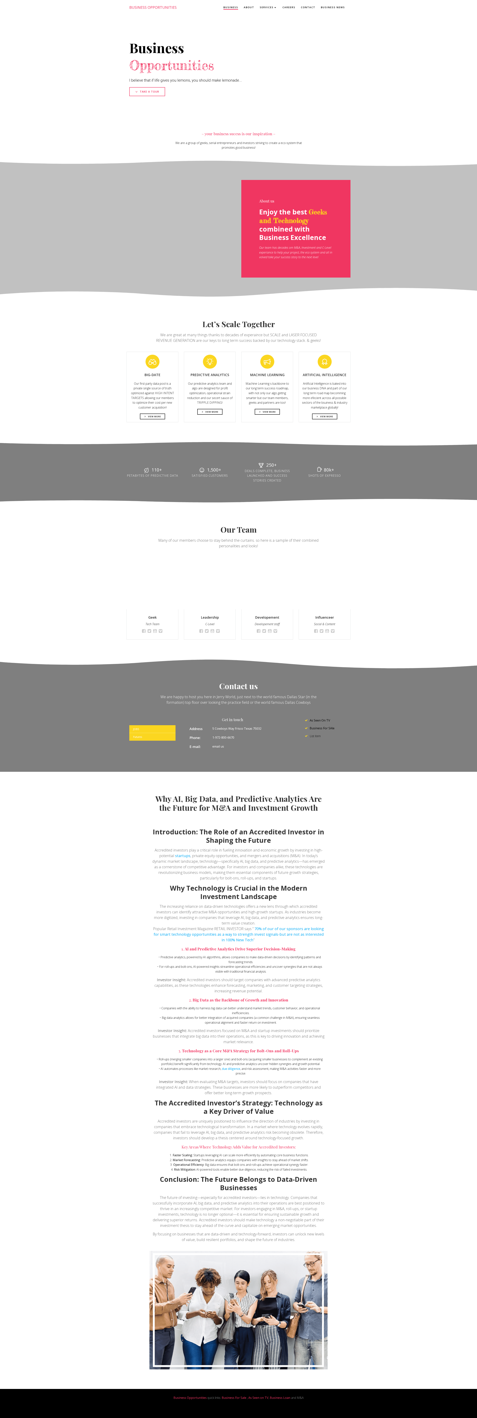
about (249, 7)
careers (288, 7)
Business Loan (280, 1398)
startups (182, 855)
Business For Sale (234, 1398)
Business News (333, 7)
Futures (137, 737)
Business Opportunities (190, 1398)
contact (308, 7)
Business (230, 7)
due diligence (231, 1069)
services (267, 7)
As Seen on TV (258, 1398)
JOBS (136, 729)
